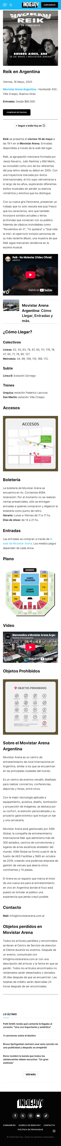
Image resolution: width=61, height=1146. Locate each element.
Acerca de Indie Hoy (30, 1125)
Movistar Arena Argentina (19, 89)
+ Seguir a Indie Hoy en (29, 125)
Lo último (10, 1014)
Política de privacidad (30, 1129)
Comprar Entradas (17, 112)
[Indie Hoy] (30, 5)
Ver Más (31, 1074)
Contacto (49, 1125)
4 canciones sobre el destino (19, 1035)
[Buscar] (10, 4)
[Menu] (5, 4)
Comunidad (50, 5)
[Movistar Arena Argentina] (11, 305)
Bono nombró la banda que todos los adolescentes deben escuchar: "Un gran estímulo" (25, 1059)
